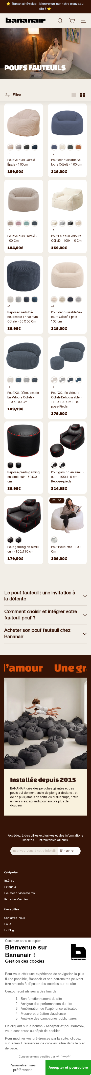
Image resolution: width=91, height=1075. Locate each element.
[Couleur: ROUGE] (10, 465)
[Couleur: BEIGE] (10, 223)
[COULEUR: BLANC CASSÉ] (54, 299)
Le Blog (9, 930)
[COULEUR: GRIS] (70, 147)
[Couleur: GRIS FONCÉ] (27, 147)
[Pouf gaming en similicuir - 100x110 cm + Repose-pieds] (67, 457)
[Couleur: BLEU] (18, 465)
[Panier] (72, 20)
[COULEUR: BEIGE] (62, 299)
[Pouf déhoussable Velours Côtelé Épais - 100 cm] (67, 295)
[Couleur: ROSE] (18, 223)
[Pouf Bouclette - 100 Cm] (67, 530)
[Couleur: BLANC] (10, 147)
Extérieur (10, 887)
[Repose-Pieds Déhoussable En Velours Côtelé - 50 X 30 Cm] (23, 295)
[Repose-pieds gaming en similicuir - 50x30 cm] (23, 457)
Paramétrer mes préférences (23, 1067)
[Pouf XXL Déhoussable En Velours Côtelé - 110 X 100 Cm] (23, 375)
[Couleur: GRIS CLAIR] (18, 147)
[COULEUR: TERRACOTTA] (78, 147)
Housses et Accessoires (19, 893)
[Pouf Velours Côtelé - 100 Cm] (23, 216)
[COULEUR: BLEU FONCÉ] (54, 147)
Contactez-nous (14, 918)
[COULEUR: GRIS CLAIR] (78, 299)
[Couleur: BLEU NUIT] (35, 223)
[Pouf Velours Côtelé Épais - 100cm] (23, 140)
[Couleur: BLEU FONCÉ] (35, 147)
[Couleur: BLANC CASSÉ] (54, 223)
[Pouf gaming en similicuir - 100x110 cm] (23, 530)
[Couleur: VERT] (27, 223)
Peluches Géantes (16, 899)
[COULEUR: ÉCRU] (62, 147)
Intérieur (10, 881)
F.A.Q (7, 924)
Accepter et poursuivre (68, 1067)
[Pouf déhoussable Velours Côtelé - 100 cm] (67, 140)
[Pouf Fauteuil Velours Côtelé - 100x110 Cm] (67, 216)
